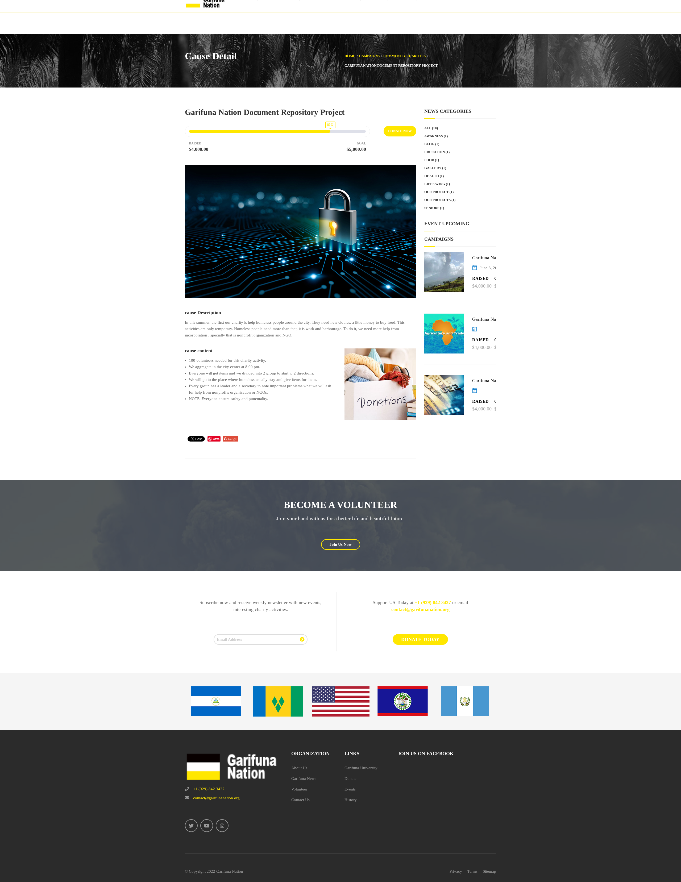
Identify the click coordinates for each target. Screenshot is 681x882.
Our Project (436, 192)
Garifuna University (360, 768)
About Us (299, 768)
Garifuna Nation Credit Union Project (492, 381)
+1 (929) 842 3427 (433, 602)
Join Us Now (341, 544)
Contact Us (300, 800)
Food (429, 160)
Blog (429, 144)
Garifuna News (303, 778)
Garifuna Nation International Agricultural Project (491, 319)
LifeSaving (434, 184)
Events (350, 789)
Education (434, 152)
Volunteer (299, 789)
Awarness (433, 136)
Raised (195, 143)
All (427, 128)
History (350, 800)
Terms (472, 871)
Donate (350, 778)
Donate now (400, 131)
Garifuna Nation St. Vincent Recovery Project (491, 258)
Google (232, 438)
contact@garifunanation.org (420, 609)
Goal (361, 143)
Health (431, 176)
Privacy (456, 871)
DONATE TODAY (420, 639)
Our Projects (437, 200)
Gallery (432, 168)
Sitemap (489, 871)
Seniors (431, 208)
